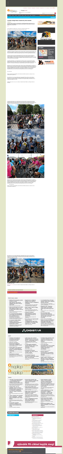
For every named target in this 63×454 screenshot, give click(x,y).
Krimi (28, 15)
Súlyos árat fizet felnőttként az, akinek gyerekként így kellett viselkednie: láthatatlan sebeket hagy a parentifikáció (47, 321)
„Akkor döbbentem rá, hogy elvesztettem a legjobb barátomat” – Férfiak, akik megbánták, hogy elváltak (47, 392)
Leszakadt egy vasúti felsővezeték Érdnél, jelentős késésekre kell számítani (37, 418)
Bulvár (25, 15)
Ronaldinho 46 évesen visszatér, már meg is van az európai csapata (31, 351)
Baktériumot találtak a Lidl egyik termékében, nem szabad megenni (47, 404)
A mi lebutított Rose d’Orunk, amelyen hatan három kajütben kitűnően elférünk (47, 301)
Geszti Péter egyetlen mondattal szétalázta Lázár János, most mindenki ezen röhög (15, 404)
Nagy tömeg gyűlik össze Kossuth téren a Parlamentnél (31, 387)
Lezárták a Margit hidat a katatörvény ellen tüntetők (23, 17)
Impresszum (10, 451)
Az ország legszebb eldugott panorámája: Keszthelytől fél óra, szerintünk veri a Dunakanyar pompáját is (15, 315)
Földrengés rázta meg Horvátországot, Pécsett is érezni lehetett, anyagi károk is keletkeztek (51, 52)
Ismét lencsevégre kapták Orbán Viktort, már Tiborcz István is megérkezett (47, 399)
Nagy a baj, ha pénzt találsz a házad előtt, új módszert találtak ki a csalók (31, 392)
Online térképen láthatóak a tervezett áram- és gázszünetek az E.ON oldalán (38, 430)
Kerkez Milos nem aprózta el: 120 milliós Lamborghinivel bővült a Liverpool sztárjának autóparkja (15, 349)
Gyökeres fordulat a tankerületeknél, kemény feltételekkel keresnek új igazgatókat (30, 314)
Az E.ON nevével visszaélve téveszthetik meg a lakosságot (37, 422)
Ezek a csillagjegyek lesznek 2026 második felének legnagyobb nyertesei (31, 399)
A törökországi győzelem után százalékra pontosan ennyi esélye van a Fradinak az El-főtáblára (47, 339)
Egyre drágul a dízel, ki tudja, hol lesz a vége (31, 308)
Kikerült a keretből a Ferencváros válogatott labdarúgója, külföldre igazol (15, 343)
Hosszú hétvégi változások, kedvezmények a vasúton (36, 429)
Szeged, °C (24, 10)
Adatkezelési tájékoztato (15, 451)
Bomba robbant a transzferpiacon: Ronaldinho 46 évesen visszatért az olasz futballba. (47, 353)
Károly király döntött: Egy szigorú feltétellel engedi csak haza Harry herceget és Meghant (31, 381)
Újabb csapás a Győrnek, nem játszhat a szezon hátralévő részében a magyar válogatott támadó (47, 359)
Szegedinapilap (10, 17)
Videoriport (33, 15)
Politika (16, 15)
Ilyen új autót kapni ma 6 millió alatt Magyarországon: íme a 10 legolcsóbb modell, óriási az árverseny (16, 309)
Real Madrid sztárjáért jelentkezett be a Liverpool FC (15, 354)
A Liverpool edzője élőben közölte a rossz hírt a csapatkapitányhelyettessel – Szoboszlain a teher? (15, 322)
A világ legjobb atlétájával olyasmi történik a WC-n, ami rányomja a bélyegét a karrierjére (31, 346)
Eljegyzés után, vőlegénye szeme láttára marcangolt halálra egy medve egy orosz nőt (47, 308)
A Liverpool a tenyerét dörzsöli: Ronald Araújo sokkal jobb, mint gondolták (32, 356)
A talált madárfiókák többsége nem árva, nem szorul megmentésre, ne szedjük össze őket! (37, 426)
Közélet (13, 15)
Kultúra (23, 15)
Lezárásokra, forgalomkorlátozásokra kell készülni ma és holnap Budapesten (38, 438)
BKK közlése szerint (10, 284)
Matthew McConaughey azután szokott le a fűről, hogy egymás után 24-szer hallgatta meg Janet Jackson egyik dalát (16, 302)
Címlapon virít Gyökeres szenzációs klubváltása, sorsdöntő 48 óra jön (14, 339)
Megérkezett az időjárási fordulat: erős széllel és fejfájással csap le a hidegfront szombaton (31, 302)
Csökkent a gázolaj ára (36, 416)
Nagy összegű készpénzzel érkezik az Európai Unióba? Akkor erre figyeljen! (38, 432)
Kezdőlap (9, 15)
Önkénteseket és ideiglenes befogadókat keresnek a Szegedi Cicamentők (37, 434)
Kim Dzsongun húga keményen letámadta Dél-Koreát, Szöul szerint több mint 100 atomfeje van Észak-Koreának (47, 315)
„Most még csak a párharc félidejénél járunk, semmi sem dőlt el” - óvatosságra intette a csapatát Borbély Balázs (31, 339)
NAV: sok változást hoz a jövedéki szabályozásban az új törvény (37, 420)
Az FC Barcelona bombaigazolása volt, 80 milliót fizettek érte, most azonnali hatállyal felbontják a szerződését (47, 346)
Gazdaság (19, 15)
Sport (30, 15)
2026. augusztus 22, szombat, (25, 12)
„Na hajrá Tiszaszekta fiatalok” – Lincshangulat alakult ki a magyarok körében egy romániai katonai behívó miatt (16, 381)
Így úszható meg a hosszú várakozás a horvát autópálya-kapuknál (38, 423)
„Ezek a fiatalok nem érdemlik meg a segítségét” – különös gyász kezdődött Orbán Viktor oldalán (15, 397)
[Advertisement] (22, 106)
